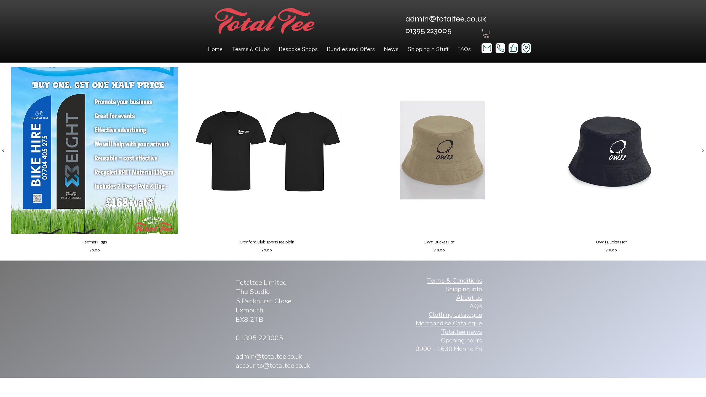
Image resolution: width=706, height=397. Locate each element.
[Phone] (500, 48)
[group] (353, 160)
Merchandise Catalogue (449, 323)
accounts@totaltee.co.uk (273, 365)
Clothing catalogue (455, 314)
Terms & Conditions (454, 280)
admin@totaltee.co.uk (445, 19)
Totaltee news (461, 332)
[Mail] (487, 48)
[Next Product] (702, 150)
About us (469, 297)
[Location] (526, 48)
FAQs (474, 306)
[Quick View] (94, 150)
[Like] (513, 48)
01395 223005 (259, 338)
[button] (250, 49)
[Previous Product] (3, 150)
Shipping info (463, 289)
